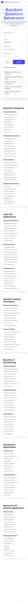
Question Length (7, 53)
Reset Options (7, 62)
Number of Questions (8, 32)
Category (5, 39)
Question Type (6, 46)
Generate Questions (19, 62)
